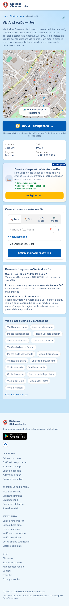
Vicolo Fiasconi (15, 387)
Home (5, 16)
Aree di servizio (11, 508)
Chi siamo (8, 558)
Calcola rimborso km (13, 520)
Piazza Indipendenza (18, 333)
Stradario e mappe (12, 466)
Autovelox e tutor (12, 475)
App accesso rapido (13, 566)
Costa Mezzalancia (43, 340)
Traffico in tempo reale (14, 462)
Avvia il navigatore (34, 126)
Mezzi (54, 219)
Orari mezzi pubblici (13, 479)
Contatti (7, 570)
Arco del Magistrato (42, 327)
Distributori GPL (10, 500)
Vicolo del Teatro (39, 381)
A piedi (41, 219)
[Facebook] (5, 444)
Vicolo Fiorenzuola (49, 354)
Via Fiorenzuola (36, 367)
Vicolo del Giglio (15, 381)
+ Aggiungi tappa (17, 236)
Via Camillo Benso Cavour (20, 347)
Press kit (7, 575)
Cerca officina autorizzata (16, 541)
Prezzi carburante (12, 491)
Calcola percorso (12, 458)
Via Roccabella (15, 367)
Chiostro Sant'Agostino (44, 360)
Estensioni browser (12, 562)
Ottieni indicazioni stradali (34, 253)
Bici (28, 219)
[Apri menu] (64, 5)
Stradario (14, 16)
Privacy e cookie (11, 579)
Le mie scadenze (12, 529)
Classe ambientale (12, 545)
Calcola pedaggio (12, 470)
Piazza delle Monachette (20, 354)
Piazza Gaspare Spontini (47, 333)
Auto (14, 219)
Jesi (22, 16)
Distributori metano (12, 495)
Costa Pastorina (15, 374)
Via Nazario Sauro (16, 360)
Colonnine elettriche (13, 504)
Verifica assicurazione (14, 533)
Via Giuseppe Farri (17, 327)
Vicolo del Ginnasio (17, 340)
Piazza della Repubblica (41, 374)
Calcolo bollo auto (12, 525)
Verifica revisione (12, 537)
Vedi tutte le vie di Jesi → (18, 394)
